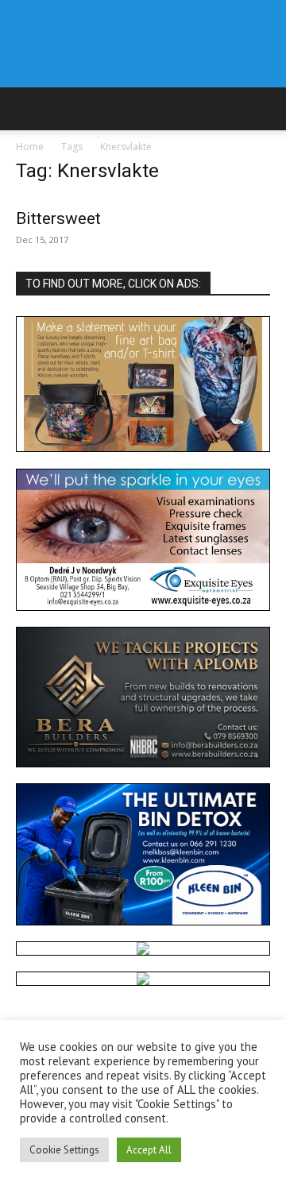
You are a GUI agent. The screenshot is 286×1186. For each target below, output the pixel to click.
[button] (27, 108)
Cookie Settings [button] (64, 1150)
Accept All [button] (149, 1150)
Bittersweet (58, 218)
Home (30, 146)
